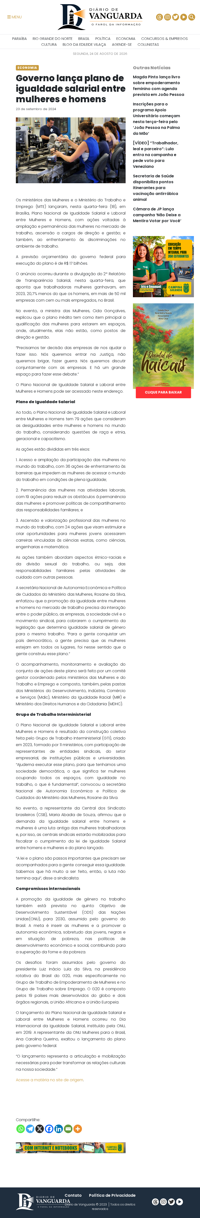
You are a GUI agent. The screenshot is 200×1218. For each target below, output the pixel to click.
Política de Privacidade (112, 1195)
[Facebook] (49, 1129)
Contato (73, 1195)
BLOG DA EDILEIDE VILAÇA (84, 44)
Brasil (84, 38)
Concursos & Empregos (164, 38)
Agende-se (122, 44)
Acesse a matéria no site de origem (49, 1080)
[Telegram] (30, 1129)
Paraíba (19, 38)
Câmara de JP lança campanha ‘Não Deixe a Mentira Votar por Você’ (157, 215)
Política (102, 38)
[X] (39, 1129)
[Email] (68, 1129)
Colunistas (148, 44)
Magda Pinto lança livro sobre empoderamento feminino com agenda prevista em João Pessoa (158, 85)
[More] (77, 1129)
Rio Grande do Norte (52, 38)
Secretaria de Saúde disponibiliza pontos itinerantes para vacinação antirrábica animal (155, 187)
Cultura (49, 44)
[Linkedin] (58, 1129)
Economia (125, 38)
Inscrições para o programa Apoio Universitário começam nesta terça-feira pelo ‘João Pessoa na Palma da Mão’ (156, 118)
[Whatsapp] (20, 1129)
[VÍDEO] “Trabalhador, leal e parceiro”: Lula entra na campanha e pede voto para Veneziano (155, 154)
